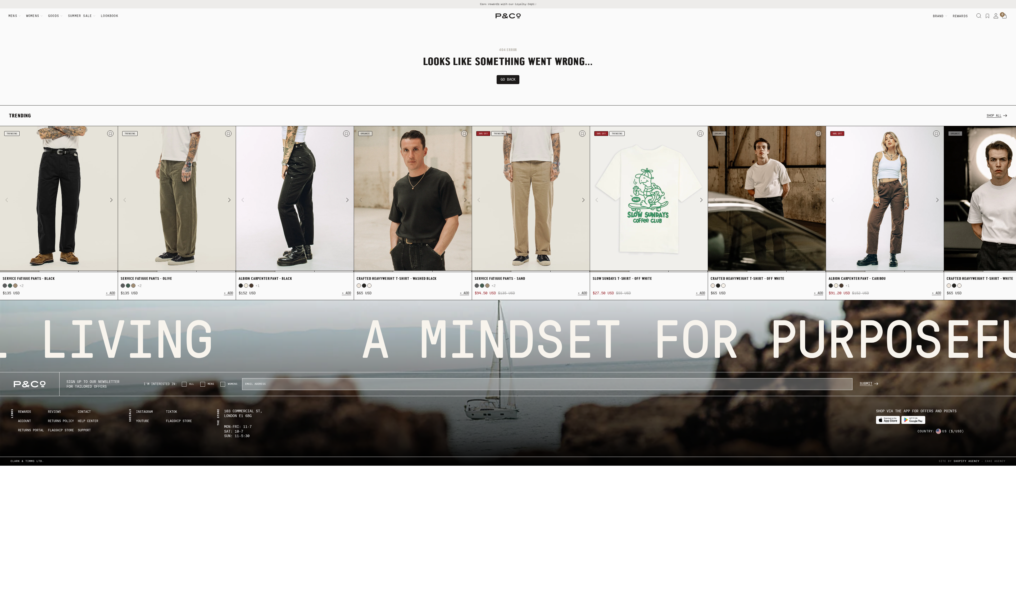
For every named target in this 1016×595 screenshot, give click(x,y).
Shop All (994, 115)
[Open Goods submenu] (61, 16)
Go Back (508, 79)
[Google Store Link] (913, 420)
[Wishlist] (987, 16)
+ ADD (110, 293)
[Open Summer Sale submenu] (94, 16)
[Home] (508, 16)
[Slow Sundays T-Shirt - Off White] (649, 199)
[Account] (996, 16)
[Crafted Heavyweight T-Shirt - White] (369, 285)
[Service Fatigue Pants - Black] (59, 199)
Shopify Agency (966, 461)
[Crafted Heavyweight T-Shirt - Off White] (359, 285)
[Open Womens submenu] (41, 16)
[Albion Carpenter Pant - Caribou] (885, 199)
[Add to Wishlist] (110, 133)
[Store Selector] (938, 431)
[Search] (979, 16)
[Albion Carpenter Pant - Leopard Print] (251, 285)
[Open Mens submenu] (19, 16)
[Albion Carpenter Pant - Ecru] (246, 285)
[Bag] (1004, 16)
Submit (866, 384)
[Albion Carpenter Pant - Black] (295, 199)
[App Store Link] (888, 420)
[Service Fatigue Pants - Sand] (15, 285)
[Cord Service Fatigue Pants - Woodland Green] (10, 285)
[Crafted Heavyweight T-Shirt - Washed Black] (413, 199)
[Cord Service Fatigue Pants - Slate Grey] (5, 285)
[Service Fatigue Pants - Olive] (177, 199)
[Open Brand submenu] (946, 16)
